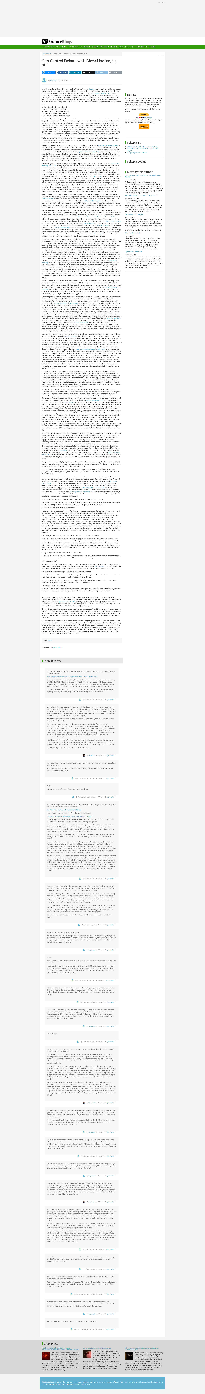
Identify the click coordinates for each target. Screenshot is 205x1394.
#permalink (110, 699)
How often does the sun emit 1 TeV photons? (141, 196)
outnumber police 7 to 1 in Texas (92, 487)
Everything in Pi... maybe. (134, 214)
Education (98, 47)
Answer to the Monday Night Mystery (97, 1348)
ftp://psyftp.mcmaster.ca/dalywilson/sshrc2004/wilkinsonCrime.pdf (69, 816)
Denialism (92, 89)
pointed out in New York (94, 400)
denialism (92, 755)
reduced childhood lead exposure (66, 303)
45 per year (98, 176)
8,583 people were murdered (108, 145)
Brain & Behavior (126, 47)
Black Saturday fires (62, 227)
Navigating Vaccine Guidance (137, 153)
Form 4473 (63, 450)
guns (50, 640)
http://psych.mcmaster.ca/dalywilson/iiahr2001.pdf (64, 810)
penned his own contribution (89, 152)
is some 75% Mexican (81, 322)
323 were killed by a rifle (92, 201)
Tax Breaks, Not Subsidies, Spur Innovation (142, 146)
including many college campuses (81, 492)
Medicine (114, 47)
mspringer (53, 80)
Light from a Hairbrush (133, 252)
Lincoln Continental (104, 225)
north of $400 (69, 402)
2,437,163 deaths (48, 199)
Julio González (89, 223)
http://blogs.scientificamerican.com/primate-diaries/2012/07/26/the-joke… (72, 677)
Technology (139, 47)
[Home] (62, 41)
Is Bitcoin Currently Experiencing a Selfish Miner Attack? (143, 176)
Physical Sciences (60, 47)
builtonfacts (47, 54)
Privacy (75, 1382)
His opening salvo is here (100, 93)
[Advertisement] (102, 18)
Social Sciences (87, 47)
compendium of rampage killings (95, 234)
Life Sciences (47, 47)
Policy (106, 47)
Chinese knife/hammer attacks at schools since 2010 (96, 217)
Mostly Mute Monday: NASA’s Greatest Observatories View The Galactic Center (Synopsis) (60, 1349)
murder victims (70, 336)
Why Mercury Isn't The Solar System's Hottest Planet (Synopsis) (141, 1349)
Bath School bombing (113, 221)
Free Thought (150, 47)
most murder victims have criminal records (90, 349)
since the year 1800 (113, 318)
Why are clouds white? (133, 233)
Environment (73, 47)
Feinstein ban (99, 566)
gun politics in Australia (67, 602)
